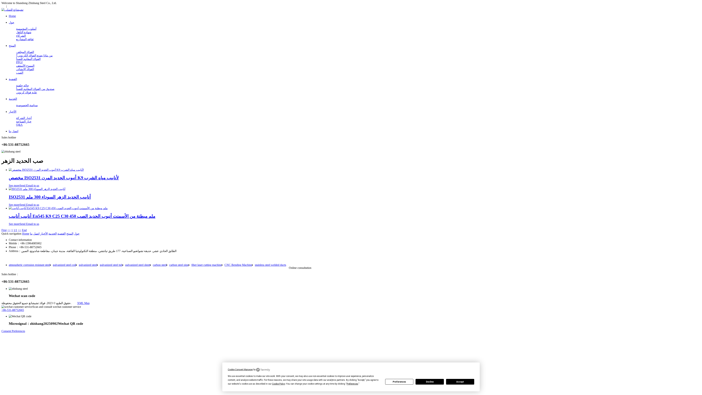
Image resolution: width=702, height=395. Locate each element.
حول (77, 233)
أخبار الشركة (24, 118)
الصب (19, 72)
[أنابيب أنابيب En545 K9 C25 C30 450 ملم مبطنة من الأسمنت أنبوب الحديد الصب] (58, 208)
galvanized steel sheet (137, 264)
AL (10, 6)
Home (25, 233)
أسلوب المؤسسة (26, 28)
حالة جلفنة (22, 85)
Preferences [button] (352, 384)
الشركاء (21, 35)
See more (14, 185)
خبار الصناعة (23, 121)
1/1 (15, 230)
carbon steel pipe (179, 264)
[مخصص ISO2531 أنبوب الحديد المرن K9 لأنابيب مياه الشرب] (46, 169)
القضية (61, 233)
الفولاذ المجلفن (25, 52)
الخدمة (52, 233)
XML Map (83, 303)
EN (3, 6)
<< (9, 230)
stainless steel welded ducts (270, 264)
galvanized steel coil (64, 264)
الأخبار (44, 233)
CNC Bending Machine (238, 264)
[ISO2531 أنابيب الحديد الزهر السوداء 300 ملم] (37, 189)
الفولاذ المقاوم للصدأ (28, 59)
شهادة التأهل (23, 32)
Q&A (19, 124)
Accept (460, 382)
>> (19, 230)
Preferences (399, 382)
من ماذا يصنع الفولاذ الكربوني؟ (34, 55)
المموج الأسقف (25, 65)
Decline (430, 382)
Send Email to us (29, 185)
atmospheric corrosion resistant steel (29, 264)
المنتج (69, 233)
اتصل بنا (34, 233)
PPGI (19, 62)
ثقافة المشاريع (25, 39)
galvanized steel (88, 264)
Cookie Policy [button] (278, 384)
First (4, 230)
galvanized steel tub (111, 264)
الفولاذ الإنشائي (25, 69)
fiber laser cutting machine (206, 264)
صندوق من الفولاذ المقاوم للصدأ (35, 89)
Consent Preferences (13, 331)
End (24, 230)
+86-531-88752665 (12, 310)
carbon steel (160, 264)
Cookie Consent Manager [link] (240, 369)
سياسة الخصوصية (27, 105)
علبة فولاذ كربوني (26, 92)
